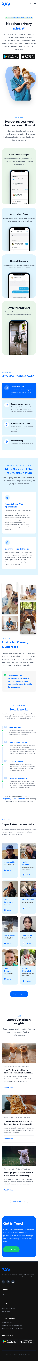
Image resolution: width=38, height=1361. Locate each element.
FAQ (3, 1294)
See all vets (17, 994)
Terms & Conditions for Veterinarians (13, 1328)
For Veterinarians (7, 1323)
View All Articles (19, 1201)
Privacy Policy (6, 1311)
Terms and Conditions (8, 1308)
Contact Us (11, 1249)
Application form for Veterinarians (12, 1325)
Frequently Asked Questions (13, 799)
